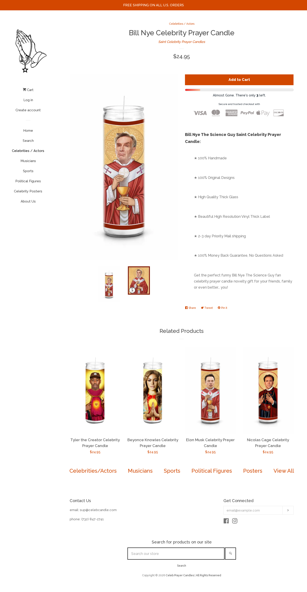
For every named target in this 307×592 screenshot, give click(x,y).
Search (28, 141)
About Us (28, 201)
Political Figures (28, 181)
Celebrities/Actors (93, 470)
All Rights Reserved (208, 575)
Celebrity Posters (28, 191)
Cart (29, 90)
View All (284, 470)
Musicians (28, 161)
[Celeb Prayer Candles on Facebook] (226, 522)
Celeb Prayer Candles (180, 575)
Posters (252, 470)
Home (28, 131)
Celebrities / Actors (28, 151)
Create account (28, 110)
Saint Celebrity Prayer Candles (181, 42)
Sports (28, 171)
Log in (28, 100)
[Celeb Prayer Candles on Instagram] (235, 522)
